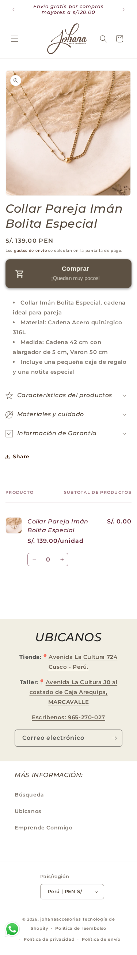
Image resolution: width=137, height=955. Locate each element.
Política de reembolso (80, 928)
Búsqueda (29, 794)
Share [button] (21, 456)
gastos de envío (30, 250)
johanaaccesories (60, 919)
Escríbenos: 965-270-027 (68, 717)
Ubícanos (28, 811)
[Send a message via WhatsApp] (12, 929)
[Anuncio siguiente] (123, 9)
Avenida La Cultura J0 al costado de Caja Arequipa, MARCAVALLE (74, 692)
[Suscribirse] (114, 738)
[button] (15, 39)
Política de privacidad (49, 939)
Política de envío (101, 939)
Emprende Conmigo (44, 827)
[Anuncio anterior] (13, 9)
